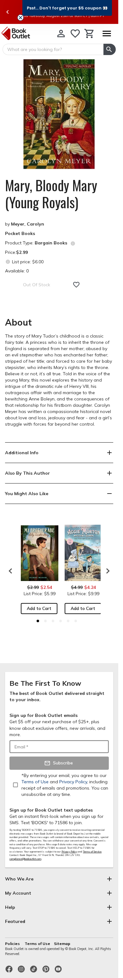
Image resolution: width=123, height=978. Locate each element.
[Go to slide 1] (38, 621)
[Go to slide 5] (68, 621)
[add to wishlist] (76, 284)
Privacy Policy (69, 851)
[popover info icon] (73, 243)
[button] (67, 8)
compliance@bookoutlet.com (25, 858)
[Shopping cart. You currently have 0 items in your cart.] (89, 33)
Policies (13, 943)
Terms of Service (92, 851)
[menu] (107, 33)
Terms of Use (37, 943)
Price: (16, 252)
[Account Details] (61, 33)
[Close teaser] (20, 17)
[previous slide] (7, 12)
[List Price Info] (7, 261)
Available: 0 (17, 271)
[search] (109, 49)
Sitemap (62, 943)
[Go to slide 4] (60, 621)
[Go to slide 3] (53, 621)
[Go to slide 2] (45, 621)
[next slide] (106, 571)
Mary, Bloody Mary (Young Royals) (51, 194)
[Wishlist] (75, 33)
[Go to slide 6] (75, 621)
